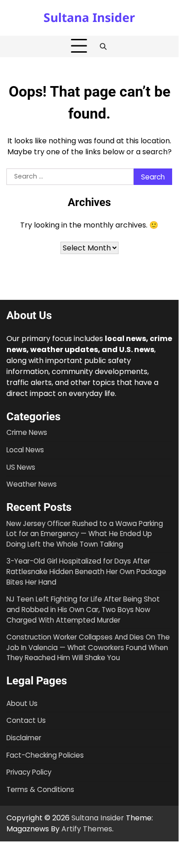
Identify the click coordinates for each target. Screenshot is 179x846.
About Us (22, 703)
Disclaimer (23, 738)
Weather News (31, 484)
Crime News (26, 432)
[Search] (103, 46)
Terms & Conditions (40, 789)
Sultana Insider (89, 17)
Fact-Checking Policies (45, 755)
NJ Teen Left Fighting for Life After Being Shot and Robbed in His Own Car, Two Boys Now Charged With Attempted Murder (83, 609)
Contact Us (26, 720)
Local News (25, 450)
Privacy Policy (28, 772)
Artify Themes (86, 829)
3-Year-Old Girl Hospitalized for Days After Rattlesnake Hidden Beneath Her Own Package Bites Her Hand (86, 571)
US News (20, 467)
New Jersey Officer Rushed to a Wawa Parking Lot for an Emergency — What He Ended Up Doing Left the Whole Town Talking (84, 534)
